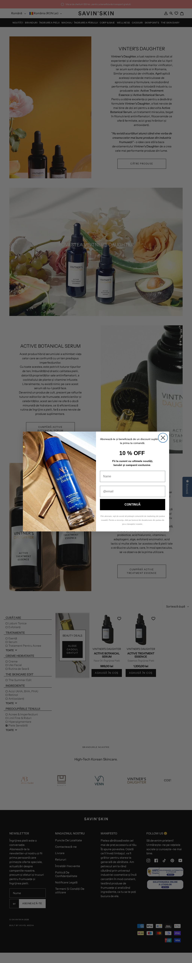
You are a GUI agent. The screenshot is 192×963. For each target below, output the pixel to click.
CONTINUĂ (132, 504)
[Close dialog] (163, 437)
